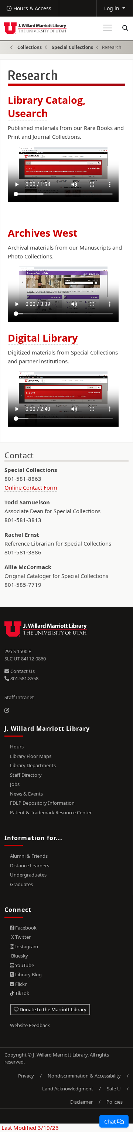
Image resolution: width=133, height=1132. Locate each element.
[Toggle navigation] (107, 28)
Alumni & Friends (29, 856)
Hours (17, 746)
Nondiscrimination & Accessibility (84, 1075)
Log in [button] (112, 8)
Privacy (26, 1075)
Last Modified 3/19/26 (29, 1127)
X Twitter (20, 937)
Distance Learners (29, 865)
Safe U (114, 1088)
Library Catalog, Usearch (47, 106)
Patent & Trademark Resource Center (51, 812)
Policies (114, 1102)
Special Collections (72, 47)
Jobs (15, 784)
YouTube (24, 965)
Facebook (25, 927)
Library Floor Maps (30, 756)
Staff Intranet (19, 697)
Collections (29, 47)
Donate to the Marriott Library (52, 1009)
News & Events (26, 793)
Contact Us (22, 671)
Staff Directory (26, 775)
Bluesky (19, 955)
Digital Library (43, 338)
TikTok (21, 993)
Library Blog (28, 974)
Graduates (21, 884)
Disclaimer (81, 1102)
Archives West (43, 233)
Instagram (26, 946)
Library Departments (33, 765)
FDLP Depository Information (42, 803)
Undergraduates (28, 874)
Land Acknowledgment (67, 1088)
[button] (114, 1121)
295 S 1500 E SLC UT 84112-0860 (25, 655)
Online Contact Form (30, 487)
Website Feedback (30, 1025)
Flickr (20, 984)
